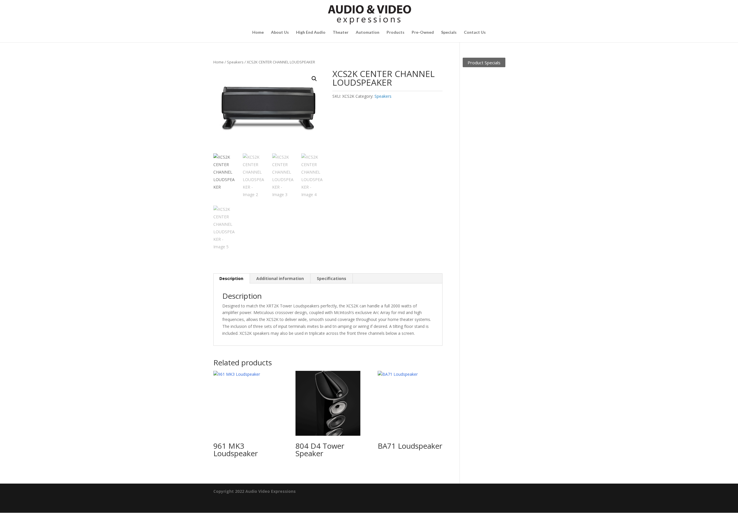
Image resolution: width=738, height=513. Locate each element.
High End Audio (310, 32)
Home (258, 32)
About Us (280, 32)
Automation (367, 32)
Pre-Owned (423, 32)
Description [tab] (231, 278)
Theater (341, 32)
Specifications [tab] (331, 278)
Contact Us (475, 32)
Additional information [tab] (280, 278)
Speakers (235, 62)
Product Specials (484, 62)
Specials (449, 32)
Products (395, 32)
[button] (314, 79)
